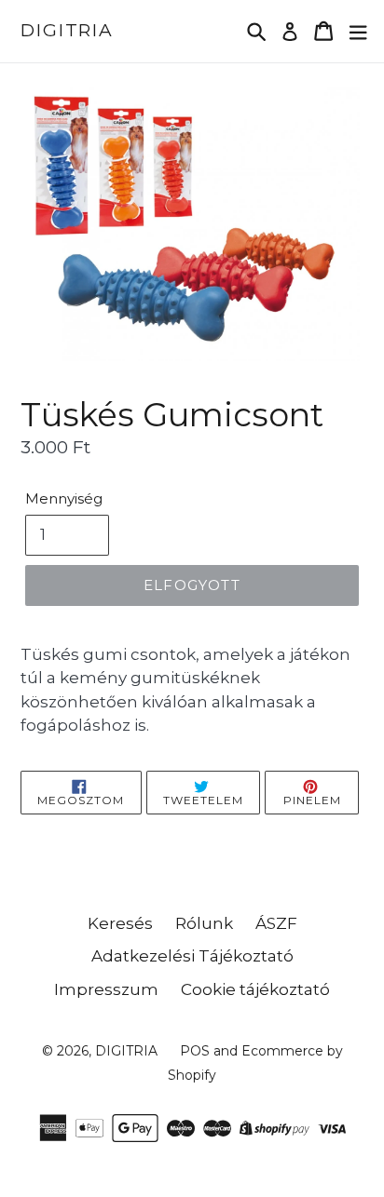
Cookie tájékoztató (255, 989)
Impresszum (106, 989)
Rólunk (204, 923)
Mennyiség (64, 498)
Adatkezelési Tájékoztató (192, 956)
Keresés (120, 923)
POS (195, 1050)
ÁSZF (276, 923)
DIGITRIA (67, 30)
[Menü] (358, 31)
